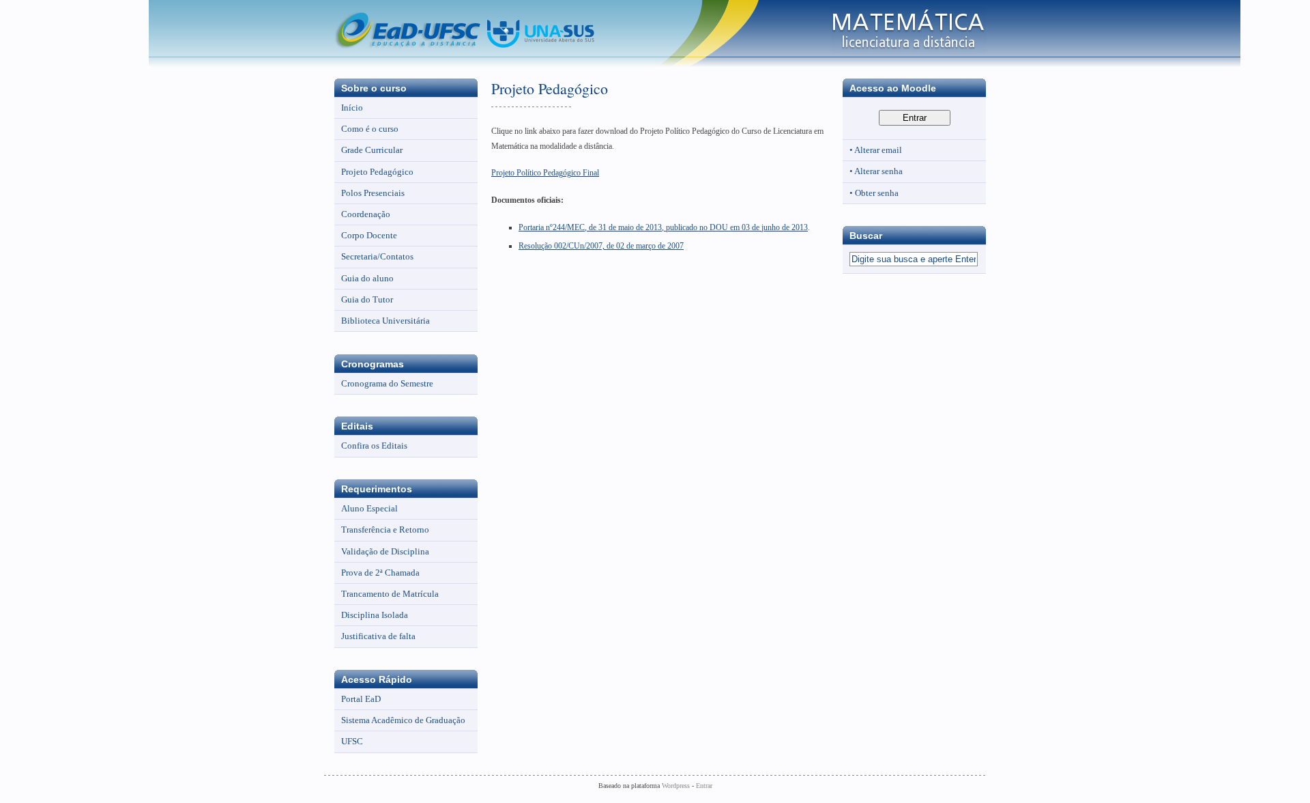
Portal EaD (361, 699)
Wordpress (676, 785)
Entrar (704, 785)
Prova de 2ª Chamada (380, 572)
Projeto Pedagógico (377, 172)
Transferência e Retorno (385, 529)
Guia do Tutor (367, 299)
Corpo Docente (369, 235)
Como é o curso (369, 129)
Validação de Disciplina (385, 551)
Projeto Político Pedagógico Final (545, 173)
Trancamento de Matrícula (390, 594)
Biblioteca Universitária (385, 320)
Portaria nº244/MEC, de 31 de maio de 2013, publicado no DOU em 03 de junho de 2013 (663, 227)
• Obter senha (874, 193)
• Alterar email (875, 150)
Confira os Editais (374, 445)
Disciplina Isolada (374, 615)
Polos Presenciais (373, 193)
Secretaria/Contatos (377, 256)
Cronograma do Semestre (387, 383)
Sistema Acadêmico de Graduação (403, 720)
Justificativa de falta (378, 636)
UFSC (352, 741)
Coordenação (365, 214)
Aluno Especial (369, 508)
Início (352, 107)
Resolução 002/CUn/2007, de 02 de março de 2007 (601, 246)
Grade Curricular (372, 150)
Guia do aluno (367, 278)
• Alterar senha (876, 171)
